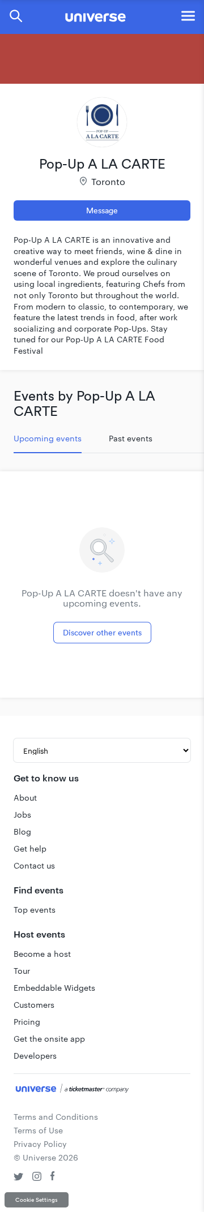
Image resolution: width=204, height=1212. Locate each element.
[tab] (48, 438)
